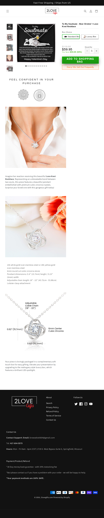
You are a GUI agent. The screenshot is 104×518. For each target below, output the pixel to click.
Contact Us (51, 420)
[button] (7, 11)
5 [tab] (34, 66)
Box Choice (67, 32)
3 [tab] (30, 66)
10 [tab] (44, 66)
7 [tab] (38, 66)
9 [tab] (42, 66)
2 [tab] (28, 66)
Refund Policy (52, 411)
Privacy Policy (52, 407)
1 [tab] (26, 66)
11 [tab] (46, 66)
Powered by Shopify (61, 497)
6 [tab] (36, 66)
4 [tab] (32, 66)
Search (49, 403)
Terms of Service (53, 415)
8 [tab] (40, 66)
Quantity (88, 47)
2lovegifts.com (47, 497)
